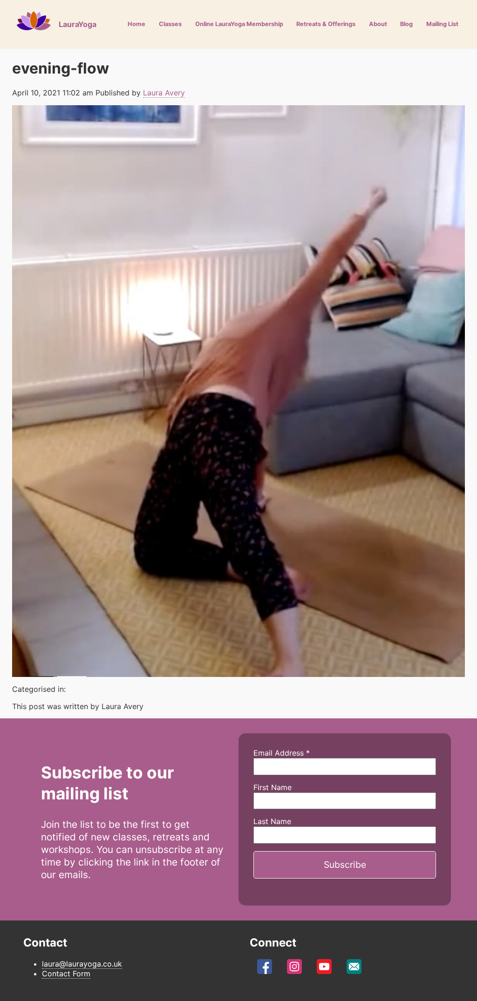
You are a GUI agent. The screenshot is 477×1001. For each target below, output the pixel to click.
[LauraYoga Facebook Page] (264, 969)
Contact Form (66, 973)
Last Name (272, 821)
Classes (170, 23)
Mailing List (442, 23)
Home (136, 23)
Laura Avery (164, 92)
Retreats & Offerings (325, 23)
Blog (406, 23)
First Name (272, 787)
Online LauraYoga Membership (239, 23)
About (378, 23)
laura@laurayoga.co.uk (82, 963)
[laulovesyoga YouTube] (324, 969)
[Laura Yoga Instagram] (294, 969)
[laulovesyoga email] (354, 969)
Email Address (281, 753)
